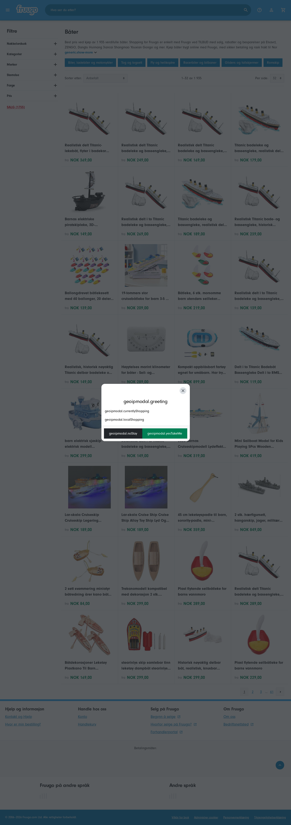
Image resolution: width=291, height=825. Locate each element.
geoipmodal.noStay (123, 433)
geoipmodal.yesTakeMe (164, 433)
